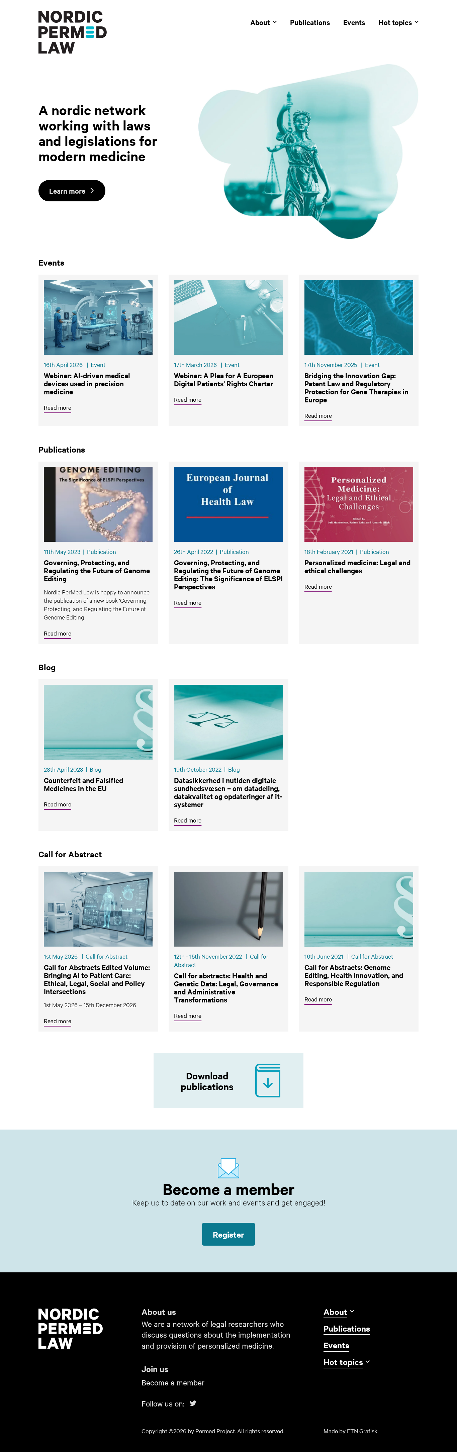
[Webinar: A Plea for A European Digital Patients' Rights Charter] (228, 317)
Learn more (67, 190)
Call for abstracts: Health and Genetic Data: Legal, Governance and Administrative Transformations (226, 987)
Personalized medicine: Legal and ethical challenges (357, 566)
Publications (310, 22)
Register (228, 1234)
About (260, 22)
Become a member (173, 1382)
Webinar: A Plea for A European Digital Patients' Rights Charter (223, 379)
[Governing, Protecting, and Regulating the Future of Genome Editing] (98, 504)
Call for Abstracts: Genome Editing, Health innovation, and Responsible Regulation (353, 975)
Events (354, 22)
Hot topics (395, 22)
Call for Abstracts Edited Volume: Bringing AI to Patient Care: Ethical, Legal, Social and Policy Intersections (98, 979)
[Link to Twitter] (193, 1403)
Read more (57, 407)
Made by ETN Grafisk (350, 1431)
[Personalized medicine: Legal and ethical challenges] (358, 504)
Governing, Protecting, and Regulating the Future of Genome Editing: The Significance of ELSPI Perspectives (228, 574)
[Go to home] (85, 1329)
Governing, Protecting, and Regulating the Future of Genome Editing (97, 570)
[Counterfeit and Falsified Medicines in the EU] (98, 722)
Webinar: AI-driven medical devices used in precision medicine (87, 383)
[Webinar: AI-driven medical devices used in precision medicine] (98, 317)
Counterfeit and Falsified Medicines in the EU (83, 784)
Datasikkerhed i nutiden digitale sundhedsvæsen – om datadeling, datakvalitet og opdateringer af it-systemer (228, 792)
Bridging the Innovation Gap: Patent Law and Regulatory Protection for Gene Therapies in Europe (356, 387)
